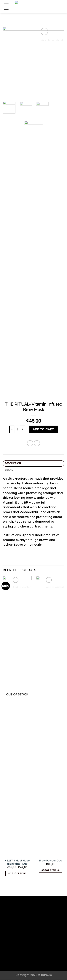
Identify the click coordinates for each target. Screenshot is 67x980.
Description (13, 463)
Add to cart (43, 429)
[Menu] (6, 7)
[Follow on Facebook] (29, 936)
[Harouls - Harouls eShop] (35, 6)
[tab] (33, 463)
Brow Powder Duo (50, 860)
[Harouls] (33, 261)
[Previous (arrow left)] (6, 490)
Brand (9, 469)
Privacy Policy (26, 963)
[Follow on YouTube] (38, 936)
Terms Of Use (42, 963)
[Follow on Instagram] (33, 936)
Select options (17, 873)
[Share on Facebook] (30, 443)
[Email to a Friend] (37, 443)
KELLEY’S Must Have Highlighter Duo (17, 862)
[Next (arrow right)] (57, 490)
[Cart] (62, 6)
